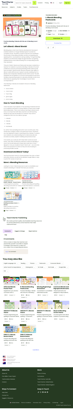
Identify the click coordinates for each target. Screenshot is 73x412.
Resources (5, 7)
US (53, 3)
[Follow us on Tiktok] (38, 392)
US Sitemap (55, 402)
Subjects (12, 7)
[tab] (7, 231)
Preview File (58, 43)
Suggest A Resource (7, 398)
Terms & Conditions (26, 402)
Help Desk (5, 392)
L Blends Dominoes (27, 182)
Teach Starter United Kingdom (45, 385)
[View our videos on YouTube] (45, 392)
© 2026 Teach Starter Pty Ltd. (63, 405)
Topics (25, 7)
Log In (61, 402)
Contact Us (5, 395)
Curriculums (40, 376)
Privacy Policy (47, 402)
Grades (19, 7)
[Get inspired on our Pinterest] (47, 392)
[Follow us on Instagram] (41, 392)
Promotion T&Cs (37, 402)
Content (40, 3)
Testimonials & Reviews (8, 379)
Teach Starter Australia (43, 379)
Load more (36, 350)
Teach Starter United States (45, 382)
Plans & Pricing (41, 373)
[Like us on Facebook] (43, 392)
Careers (4, 382)
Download (57, 38)
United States (15, 402)
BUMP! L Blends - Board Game (12, 182)
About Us (4, 373)
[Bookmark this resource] (48, 47)
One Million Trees (9, 376)
